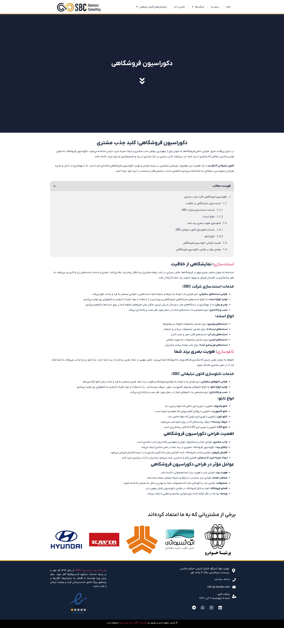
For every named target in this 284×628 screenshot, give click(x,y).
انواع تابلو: (209, 236)
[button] (54, 186)
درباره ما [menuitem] (215, 7)
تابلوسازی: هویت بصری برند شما (204, 223)
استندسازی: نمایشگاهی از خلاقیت (203, 203)
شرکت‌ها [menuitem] (199, 7)
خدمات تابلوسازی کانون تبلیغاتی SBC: (195, 230)
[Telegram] (194, 608)
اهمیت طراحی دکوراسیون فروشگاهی (202, 243)
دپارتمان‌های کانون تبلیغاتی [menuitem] (153, 7)
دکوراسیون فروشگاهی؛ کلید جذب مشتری (205, 197)
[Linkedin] (220, 608)
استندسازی (224, 264)
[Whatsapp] (203, 608)
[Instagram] (211, 608)
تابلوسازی (225, 351)
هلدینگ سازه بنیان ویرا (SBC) (91, 570)
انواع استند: (208, 217)
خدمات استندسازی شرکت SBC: (198, 210)
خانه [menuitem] (228, 7)
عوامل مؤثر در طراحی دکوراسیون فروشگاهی (198, 250)
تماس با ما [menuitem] (179, 7)
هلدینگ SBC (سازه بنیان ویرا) (133, 623)
